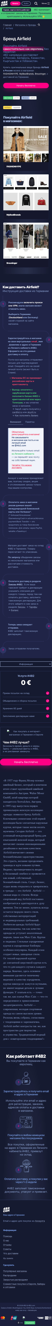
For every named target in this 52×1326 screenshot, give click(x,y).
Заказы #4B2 (15, 584)
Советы (7, 1249)
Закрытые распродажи (15, 1279)
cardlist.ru (17, 412)
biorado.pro (32, 1310)
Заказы (21, 607)
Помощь (7, 1236)
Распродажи (9, 1275)
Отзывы (7, 1244)
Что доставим (10, 1253)
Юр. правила (8, 1258)
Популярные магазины (15, 1271)
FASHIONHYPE (10, 73)
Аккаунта (40, 1221)
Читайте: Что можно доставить (22, 466)
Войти (26, 3)
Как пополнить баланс (26, 415)
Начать (15, 3)
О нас (6, 1240)
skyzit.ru (31, 412)
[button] (48, 3)
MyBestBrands (26, 73)
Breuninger (40, 73)
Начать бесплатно (26, 85)
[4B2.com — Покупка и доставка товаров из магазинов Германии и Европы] (4, 3)
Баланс (15, 610)
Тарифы (33, 607)
